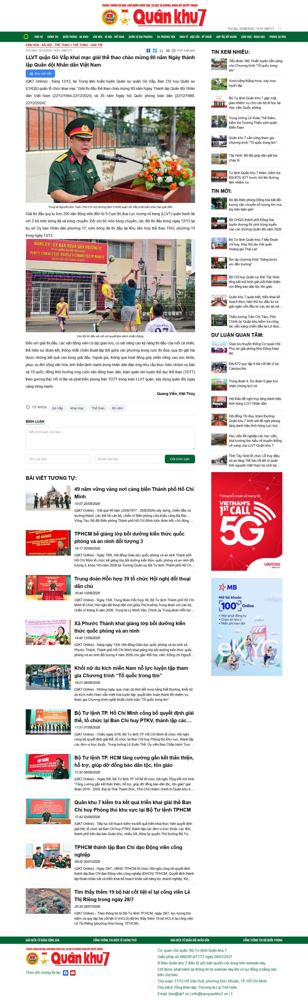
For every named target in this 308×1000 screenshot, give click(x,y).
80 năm (117, 408)
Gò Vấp (57, 408)
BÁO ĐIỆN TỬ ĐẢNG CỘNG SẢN (42, 940)
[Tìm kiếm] (279, 29)
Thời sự (38, 37)
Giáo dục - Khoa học (253, 37)
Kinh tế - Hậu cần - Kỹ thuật (196, 37)
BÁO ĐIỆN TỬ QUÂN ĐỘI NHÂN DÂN (189, 940)
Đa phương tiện (166, 37)
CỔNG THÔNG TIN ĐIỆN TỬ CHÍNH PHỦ (114, 940)
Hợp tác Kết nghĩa (226, 37)
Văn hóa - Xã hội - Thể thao (108, 37)
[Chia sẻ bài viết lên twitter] (155, 50)
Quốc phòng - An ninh (75, 37)
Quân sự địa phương (141, 37)
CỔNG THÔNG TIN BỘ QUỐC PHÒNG (262, 940)
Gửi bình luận (180, 459)
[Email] (168, 50)
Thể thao (98, 408)
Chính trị (52, 37)
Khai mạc (77, 408)
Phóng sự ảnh (277, 37)
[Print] (161, 50)
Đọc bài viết (42, 73)
